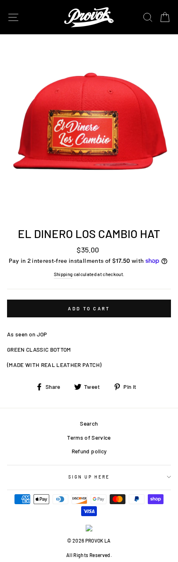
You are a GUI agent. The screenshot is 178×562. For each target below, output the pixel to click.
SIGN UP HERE (89, 476)
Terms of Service (89, 437)
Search (89, 423)
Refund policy (89, 451)
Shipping (63, 274)
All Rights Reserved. (89, 555)
